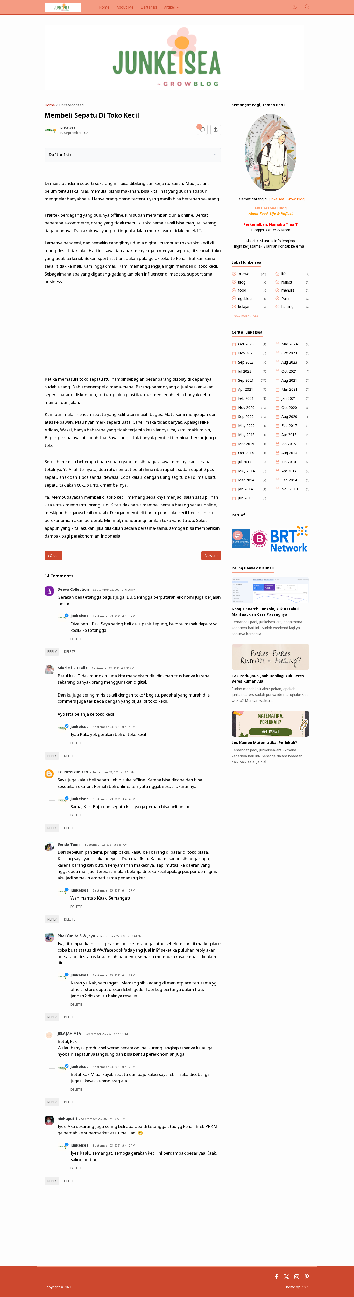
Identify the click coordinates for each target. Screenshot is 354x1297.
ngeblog (245, 298)
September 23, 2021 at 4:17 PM (114, 1067)
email (301, 246)
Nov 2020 (246, 407)
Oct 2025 (246, 344)
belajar (244, 306)
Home (104, 7)
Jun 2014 (288, 461)
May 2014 (246, 470)
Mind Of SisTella (73, 667)
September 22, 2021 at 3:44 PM (120, 936)
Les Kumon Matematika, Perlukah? (264, 742)
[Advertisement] (133, 328)
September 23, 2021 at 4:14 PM (114, 727)
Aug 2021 (289, 380)
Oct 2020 (289, 407)
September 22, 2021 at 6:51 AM (106, 844)
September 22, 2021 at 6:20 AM (113, 668)
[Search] (307, 7)
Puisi (285, 298)
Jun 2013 (245, 498)
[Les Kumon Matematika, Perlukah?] (270, 735)
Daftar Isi (149, 7)
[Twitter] (286, 1278)
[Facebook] (276, 1278)
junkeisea (79, 615)
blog (241, 282)
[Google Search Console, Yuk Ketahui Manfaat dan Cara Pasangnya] (270, 601)
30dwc (243, 273)
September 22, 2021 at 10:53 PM (103, 1119)
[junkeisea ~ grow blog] (63, 6)
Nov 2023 (246, 353)
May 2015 (246, 434)
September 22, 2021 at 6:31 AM (113, 772)
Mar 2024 (289, 344)
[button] (51, 154)
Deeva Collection (73, 589)
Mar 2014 (246, 479)
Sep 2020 (246, 416)
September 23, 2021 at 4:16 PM (114, 975)
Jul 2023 (244, 371)
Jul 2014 (244, 461)
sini (259, 240)
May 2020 (246, 425)
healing (287, 306)
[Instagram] (296, 1278)
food (242, 290)
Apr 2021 (245, 389)
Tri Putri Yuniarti (73, 772)
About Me (125, 7)
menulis (287, 290)
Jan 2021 (288, 398)
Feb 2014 (289, 479)
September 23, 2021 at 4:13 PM (114, 616)
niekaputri (67, 1118)
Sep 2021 (246, 380)
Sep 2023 (246, 362)
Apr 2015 (288, 434)
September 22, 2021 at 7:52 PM (106, 1034)
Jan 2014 (245, 489)
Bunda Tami (69, 844)
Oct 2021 (289, 371)
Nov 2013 (289, 489)
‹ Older (53, 555)
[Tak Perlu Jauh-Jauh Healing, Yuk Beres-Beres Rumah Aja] (270, 668)
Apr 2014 (288, 470)
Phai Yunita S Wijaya (76, 935)
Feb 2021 (246, 398)
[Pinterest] (306, 1278)
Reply (52, 651)
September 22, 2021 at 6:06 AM (114, 589)
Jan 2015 (288, 443)
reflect (286, 282)
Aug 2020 (289, 416)
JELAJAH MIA (69, 1033)
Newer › (211, 555)
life (283, 273)
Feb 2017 (289, 425)
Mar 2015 (246, 443)
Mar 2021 (289, 389)
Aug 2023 (289, 362)
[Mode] (294, 7)
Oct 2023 (289, 353)
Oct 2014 (246, 452)
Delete (70, 651)
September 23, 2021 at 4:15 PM (114, 890)
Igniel (304, 1287)
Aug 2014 (289, 452)
